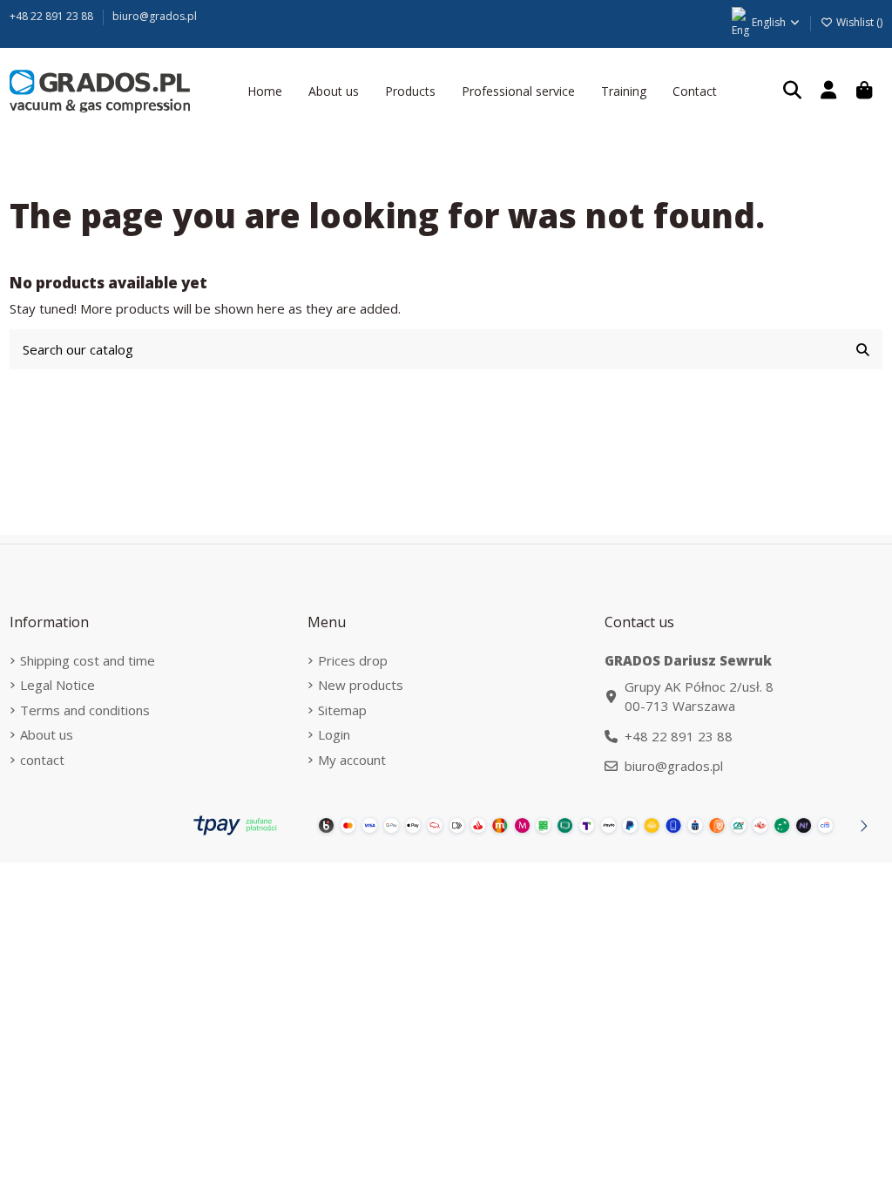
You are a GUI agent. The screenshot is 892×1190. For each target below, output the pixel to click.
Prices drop (353, 660)
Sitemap (342, 710)
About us (46, 734)
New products (360, 684)
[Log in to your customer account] (828, 91)
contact (42, 759)
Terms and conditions (85, 710)
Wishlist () (858, 22)
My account (352, 759)
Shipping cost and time (87, 660)
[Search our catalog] (862, 349)
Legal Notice (57, 684)
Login (334, 734)
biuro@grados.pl (154, 16)
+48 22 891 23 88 (53, 16)
